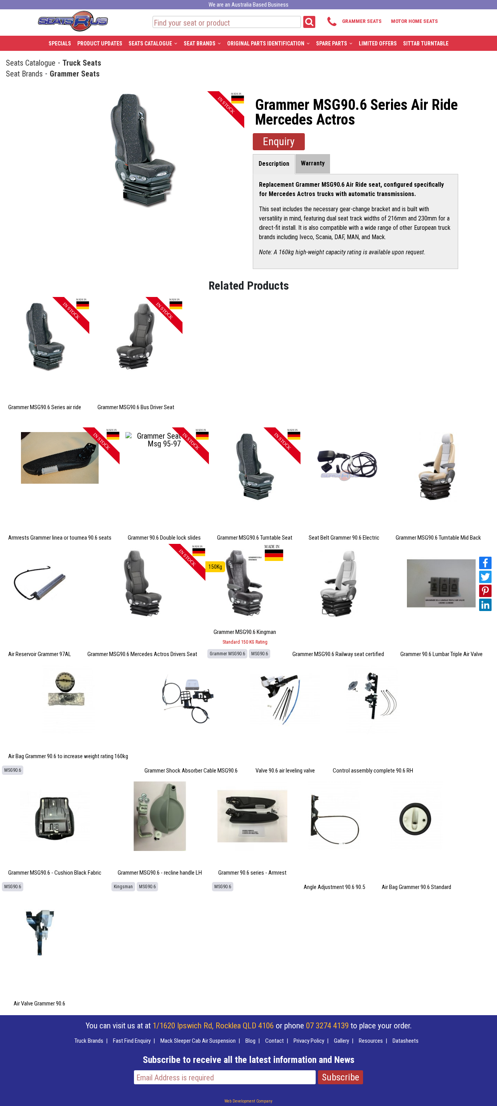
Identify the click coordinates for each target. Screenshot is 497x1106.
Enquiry (279, 141)
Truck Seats (82, 62)
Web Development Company (248, 1101)
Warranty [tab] (313, 163)
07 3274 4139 (327, 1025)
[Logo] (72, 19)
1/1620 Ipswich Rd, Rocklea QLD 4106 (213, 1025)
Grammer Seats (75, 73)
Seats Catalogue (31, 62)
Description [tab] (274, 163)
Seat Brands (24, 73)
